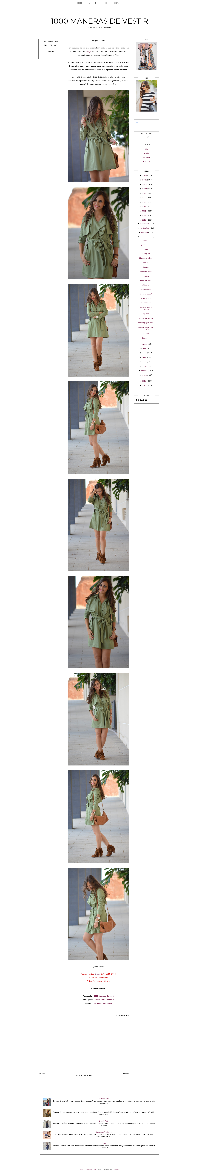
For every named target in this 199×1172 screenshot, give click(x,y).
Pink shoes (145, 245)
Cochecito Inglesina (104, 1132)
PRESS (105, 3)
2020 (144, 198)
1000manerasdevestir (104, 1000)
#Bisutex (145, 285)
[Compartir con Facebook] (45, 55)
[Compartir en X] (49, 55)
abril (145, 362)
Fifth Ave (145, 338)
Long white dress (146, 318)
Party (104, 1143)
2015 (144, 220)
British (146, 263)
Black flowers (145, 280)
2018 (144, 207)
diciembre (144, 223)
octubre (144, 232)
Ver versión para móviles (84, 1075)
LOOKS (79, 3)
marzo (145, 366)
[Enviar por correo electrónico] (56, 55)
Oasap (98, 974)
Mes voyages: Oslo (145, 323)
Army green (146, 298)
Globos (146, 249)
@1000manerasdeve (103, 1003)
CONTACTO (118, 3)
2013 (145, 385)
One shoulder (145, 303)
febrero (144, 371)
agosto (145, 344)
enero (144, 375)
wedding (146, 161)
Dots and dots (146, 271)
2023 (144, 184)
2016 (144, 215)
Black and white (145, 258)
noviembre (145, 228)
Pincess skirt (145, 289)
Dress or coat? (146, 294)
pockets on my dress (146, 308)
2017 (144, 211)
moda (146, 153)
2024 (144, 180)
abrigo (88, 51)
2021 (144, 193)
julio (145, 348)
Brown (146, 267)
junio (144, 353)
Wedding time (146, 254)
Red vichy (146, 276)
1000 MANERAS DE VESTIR (99, 21)
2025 (145, 175)
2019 (144, 202)
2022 (144, 189)
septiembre (145, 237)
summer (146, 157)
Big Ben (146, 314)
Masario (146, 240)
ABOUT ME (92, 3)
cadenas (103, 1110)
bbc (146, 149)
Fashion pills (103, 1099)
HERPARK (116, 1169)
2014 (144, 381)
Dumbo (146, 333)
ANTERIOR (126, 1074)
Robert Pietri (103, 1121)
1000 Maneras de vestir (104, 996)
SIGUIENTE (42, 1074)
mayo (144, 357)
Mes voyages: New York (145, 328)
